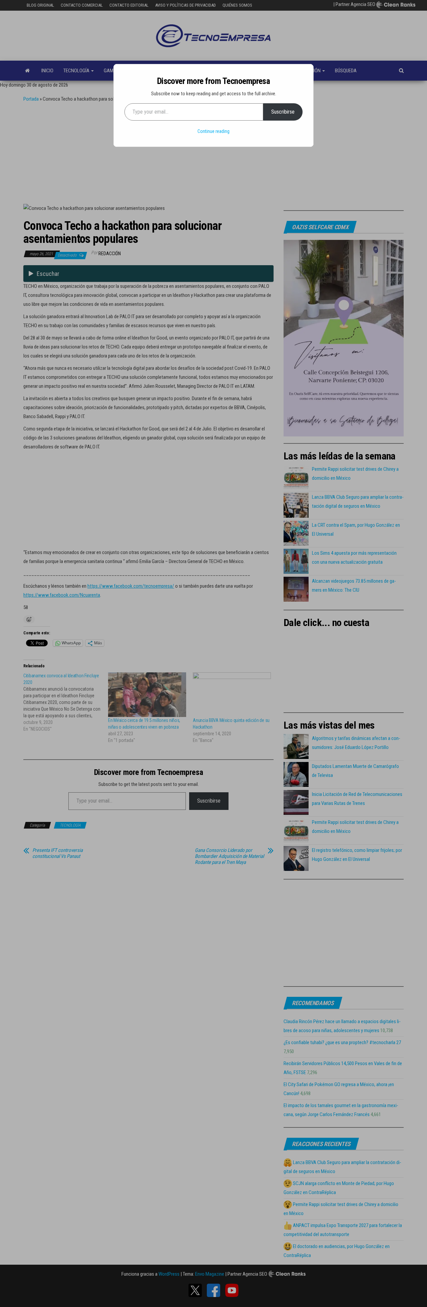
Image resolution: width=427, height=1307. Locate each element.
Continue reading (213, 131)
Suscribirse (283, 112)
